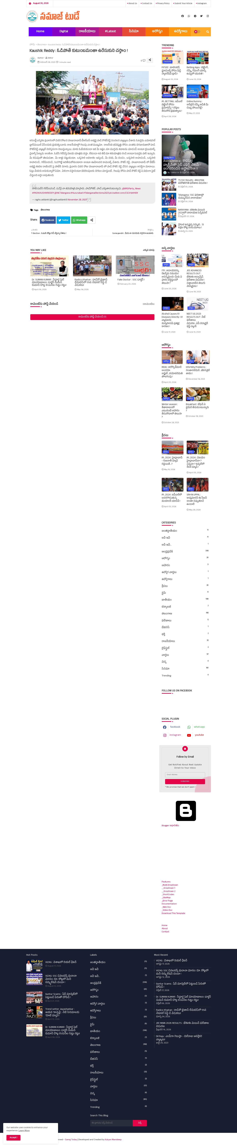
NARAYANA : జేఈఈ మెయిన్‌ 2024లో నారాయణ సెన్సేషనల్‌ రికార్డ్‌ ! (192, 213)
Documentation (169, 904)
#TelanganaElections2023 (96, 193)
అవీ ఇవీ (185, 538)
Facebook (49, 220)
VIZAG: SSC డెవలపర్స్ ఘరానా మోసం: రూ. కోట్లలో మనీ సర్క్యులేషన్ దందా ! (61, 979)
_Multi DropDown (170, 885)
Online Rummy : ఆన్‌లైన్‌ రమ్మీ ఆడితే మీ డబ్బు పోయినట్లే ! (197, 105)
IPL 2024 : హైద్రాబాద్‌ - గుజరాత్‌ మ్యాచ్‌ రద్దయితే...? (172, 461)
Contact (165, 932)
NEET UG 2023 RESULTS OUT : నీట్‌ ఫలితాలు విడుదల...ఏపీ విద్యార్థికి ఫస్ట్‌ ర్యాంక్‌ (197, 320)
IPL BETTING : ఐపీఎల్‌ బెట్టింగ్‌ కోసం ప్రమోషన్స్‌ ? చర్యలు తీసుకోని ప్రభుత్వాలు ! (172, 106)
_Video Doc (167, 910)
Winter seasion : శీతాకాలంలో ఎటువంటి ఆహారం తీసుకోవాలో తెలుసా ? (172, 411)
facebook (175, 727)
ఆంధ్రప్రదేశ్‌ (185, 552)
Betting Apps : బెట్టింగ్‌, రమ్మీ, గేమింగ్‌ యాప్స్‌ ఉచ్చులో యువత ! (197, 71)
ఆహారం (185, 566)
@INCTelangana (62, 193)
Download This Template (173, 913)
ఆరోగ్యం (157, 31)
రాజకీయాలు (87, 31)
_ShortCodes (168, 894)
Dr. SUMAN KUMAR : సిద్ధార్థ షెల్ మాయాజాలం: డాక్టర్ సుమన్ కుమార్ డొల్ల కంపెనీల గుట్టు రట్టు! (49, 283)
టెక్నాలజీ (185, 607)
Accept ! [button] (13, 1137)
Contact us (147, 3)
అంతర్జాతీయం (185, 531)
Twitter (65, 220)
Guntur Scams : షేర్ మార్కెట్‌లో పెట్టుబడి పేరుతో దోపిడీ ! (61, 996)
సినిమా (134, 31)
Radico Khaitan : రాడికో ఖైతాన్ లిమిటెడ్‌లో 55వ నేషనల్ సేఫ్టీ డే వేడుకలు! (91, 283)
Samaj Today (71, 1140)
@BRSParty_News (131, 189)
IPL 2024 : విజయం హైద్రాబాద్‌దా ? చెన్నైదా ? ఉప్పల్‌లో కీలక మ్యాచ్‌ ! (196, 462)
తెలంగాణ (41, 45)
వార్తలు (185, 655)
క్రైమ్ (185, 593)
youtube (199, 735)
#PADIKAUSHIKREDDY (43, 193)
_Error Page (167, 901)
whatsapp (199, 727)
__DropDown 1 (168, 888)
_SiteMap (166, 897)
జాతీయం (185, 600)
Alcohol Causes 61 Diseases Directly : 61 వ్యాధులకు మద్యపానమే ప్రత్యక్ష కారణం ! (172, 320)
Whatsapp (80, 220)
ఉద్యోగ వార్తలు (185, 572)
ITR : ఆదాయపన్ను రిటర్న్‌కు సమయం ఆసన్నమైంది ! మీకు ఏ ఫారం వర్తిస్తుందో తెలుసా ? (172, 277)
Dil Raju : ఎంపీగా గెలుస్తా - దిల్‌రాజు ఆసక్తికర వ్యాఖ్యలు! (179, 1038)
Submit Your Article (183, 3)
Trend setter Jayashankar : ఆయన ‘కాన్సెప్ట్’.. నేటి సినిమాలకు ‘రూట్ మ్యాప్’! (62, 1013)
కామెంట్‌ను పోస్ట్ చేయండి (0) (92, 317)
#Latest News (110, 32)
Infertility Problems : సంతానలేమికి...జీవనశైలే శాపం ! (198, 370)
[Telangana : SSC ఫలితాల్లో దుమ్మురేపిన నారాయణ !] (169, 199)
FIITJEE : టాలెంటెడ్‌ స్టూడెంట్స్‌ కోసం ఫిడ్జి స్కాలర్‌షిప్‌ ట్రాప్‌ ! (171, 71)
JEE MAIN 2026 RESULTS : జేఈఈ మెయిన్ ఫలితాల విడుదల (182, 1025)
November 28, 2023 (77, 200)
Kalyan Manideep (113, 1140)
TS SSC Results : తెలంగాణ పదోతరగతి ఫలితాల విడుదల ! (192, 182)
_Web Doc (166, 907)
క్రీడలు (185, 586)
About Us (132, 3)
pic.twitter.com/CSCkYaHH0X (123, 193)
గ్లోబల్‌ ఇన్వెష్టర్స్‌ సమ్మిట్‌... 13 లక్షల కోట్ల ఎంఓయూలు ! (191, 226)
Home (40, 31)
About (165, 928)
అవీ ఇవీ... (185, 545)
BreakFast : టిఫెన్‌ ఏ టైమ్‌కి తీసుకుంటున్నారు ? (197, 408)
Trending (185, 676)
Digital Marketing (64, 32)
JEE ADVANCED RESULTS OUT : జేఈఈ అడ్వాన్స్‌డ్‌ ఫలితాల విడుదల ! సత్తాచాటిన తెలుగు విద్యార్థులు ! (196, 278)
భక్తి (185, 634)
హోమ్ (32, 45)
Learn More (24, 1131)
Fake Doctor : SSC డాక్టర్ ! (131, 280)
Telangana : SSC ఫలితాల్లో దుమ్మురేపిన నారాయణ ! (191, 197)
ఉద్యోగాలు (180, 31)
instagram (202, 3)
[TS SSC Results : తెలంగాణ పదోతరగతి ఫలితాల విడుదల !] (169, 184)
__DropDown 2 (168, 891)
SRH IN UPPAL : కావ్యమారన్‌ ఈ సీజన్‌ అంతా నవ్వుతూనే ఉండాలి (197, 499)
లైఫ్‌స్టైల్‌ (185, 648)
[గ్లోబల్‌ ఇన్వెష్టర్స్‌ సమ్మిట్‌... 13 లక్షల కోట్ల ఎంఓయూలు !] (169, 228)
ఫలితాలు (185, 621)
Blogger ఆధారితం (170, 825)
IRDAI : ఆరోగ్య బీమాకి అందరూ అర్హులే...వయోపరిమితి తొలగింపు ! (172, 372)
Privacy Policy (163, 3)
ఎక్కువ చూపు (148, 250)
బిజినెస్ (185, 628)
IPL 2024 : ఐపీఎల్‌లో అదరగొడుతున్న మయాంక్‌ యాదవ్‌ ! (172, 498)
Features (166, 882)
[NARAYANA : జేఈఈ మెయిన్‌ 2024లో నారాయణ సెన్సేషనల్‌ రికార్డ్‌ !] (169, 214)
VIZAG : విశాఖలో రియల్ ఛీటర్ (60, 962)
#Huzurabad (76, 193)
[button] (207, 32)
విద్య (185, 662)
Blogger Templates (170, 1138)
